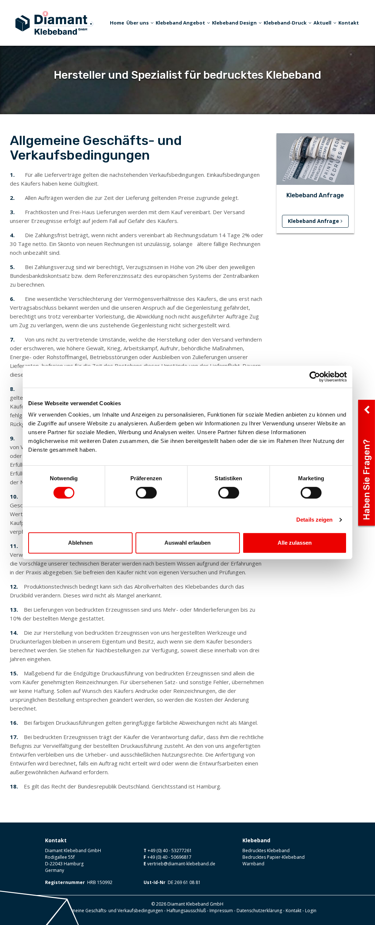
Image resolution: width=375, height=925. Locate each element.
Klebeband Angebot (180, 22)
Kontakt (348, 22)
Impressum (221, 910)
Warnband (253, 864)
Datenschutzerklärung (259, 910)
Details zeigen (314, 519)
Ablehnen (80, 543)
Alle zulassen (295, 543)
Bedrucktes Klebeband (266, 850)
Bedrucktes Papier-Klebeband (273, 857)
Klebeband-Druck (285, 22)
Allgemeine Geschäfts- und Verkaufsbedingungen (112, 910)
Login (310, 910)
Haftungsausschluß (186, 910)
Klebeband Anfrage (314, 220)
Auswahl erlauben (187, 543)
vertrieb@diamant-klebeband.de (181, 864)
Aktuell (322, 22)
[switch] (146, 493)
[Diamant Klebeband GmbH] (54, 22)
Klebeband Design (234, 22)
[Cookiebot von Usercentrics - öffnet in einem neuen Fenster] (315, 376)
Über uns (137, 22)
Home (117, 22)
